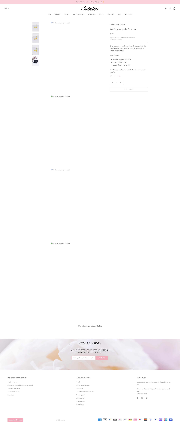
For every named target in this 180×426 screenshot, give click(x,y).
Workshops (110, 14)
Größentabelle (80, 401)
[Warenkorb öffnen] (174, 8)
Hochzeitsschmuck (78, 14)
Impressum (11, 395)
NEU (49, 14)
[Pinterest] (119, 76)
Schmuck (66, 14)
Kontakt (78, 382)
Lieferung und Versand (83, 385)
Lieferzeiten (79, 388)
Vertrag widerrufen (15, 420)
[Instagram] (142, 398)
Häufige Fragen (12, 382)
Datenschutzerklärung (14, 392)
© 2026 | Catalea (60, 420)
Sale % (101, 14)
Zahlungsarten (80, 398)
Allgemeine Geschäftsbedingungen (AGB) (20, 385)
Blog (119, 14)
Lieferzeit (112, 39)
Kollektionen (92, 14)
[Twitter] (117, 76)
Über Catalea (128, 14)
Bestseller (57, 14)
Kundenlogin (80, 405)
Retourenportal (80, 395)
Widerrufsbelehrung (14, 388)
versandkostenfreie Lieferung (128, 37)
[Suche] (170, 8)
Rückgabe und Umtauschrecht (85, 392)
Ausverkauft (129, 89)
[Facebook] (115, 76)
